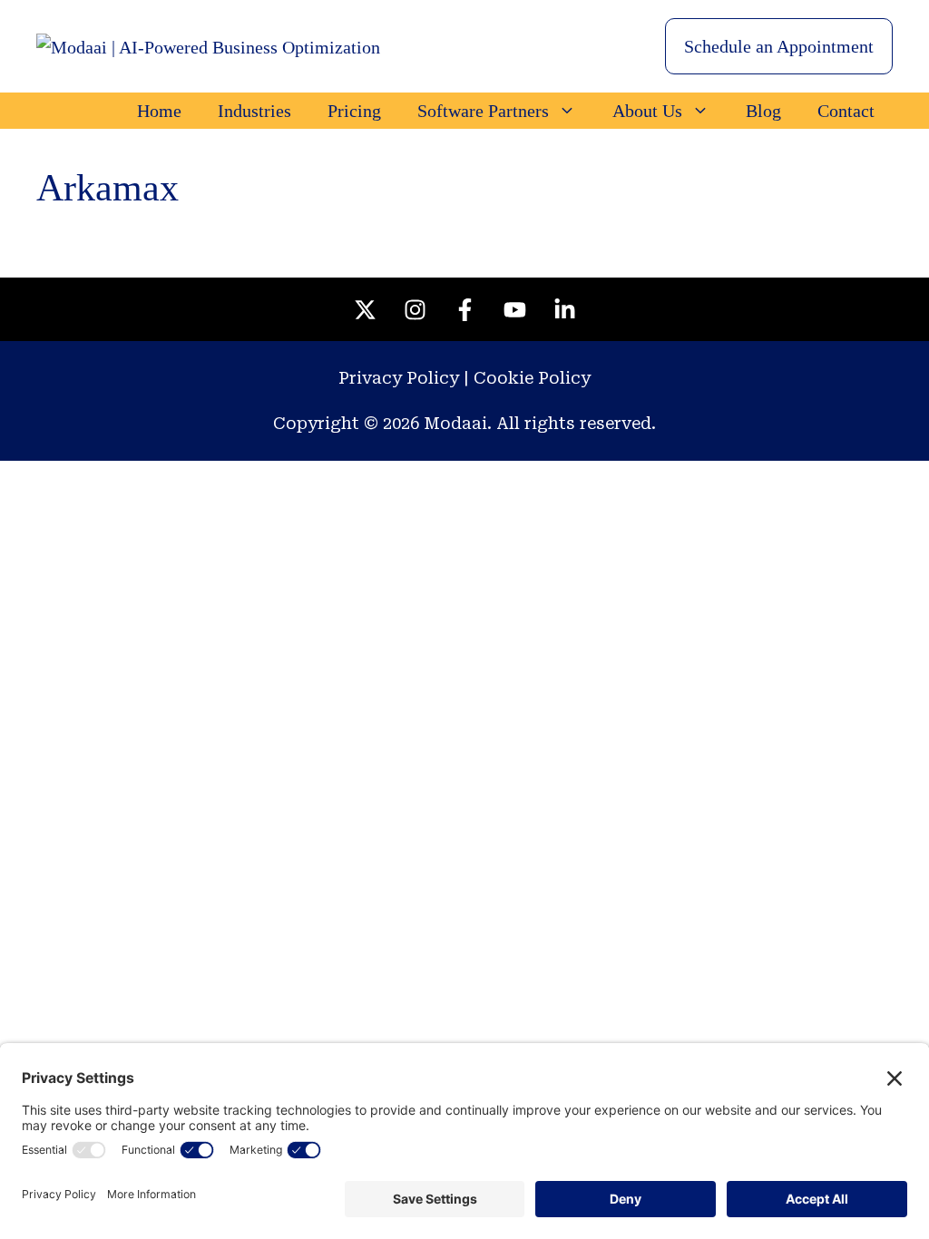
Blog (763, 111)
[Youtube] (514, 309)
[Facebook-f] (464, 309)
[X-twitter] (364, 309)
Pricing (354, 111)
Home (159, 111)
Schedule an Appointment (779, 46)
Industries (254, 111)
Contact (846, 111)
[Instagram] (414, 309)
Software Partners (483, 111)
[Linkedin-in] (564, 309)
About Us (647, 111)
